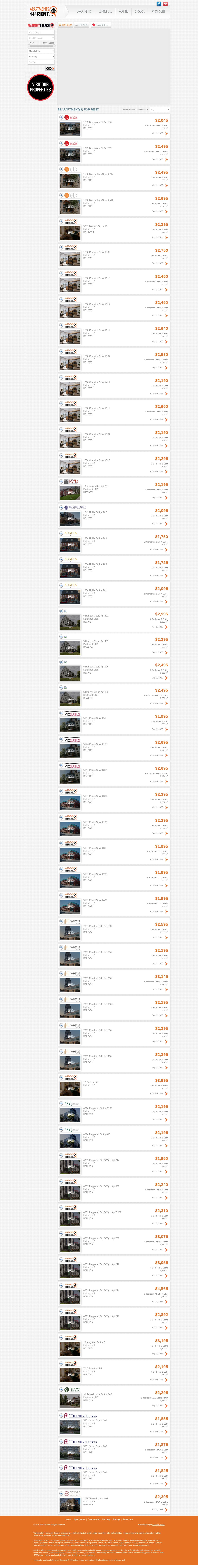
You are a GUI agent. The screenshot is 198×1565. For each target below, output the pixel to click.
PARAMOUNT (158, 11)
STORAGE (140, 11)
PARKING (123, 11)
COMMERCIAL (105, 11)
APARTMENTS (84, 11)
